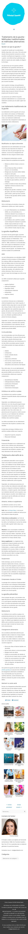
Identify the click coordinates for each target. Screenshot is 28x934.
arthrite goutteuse (6, 669)
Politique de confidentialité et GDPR (14, 905)
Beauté (3, 44)
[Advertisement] (14, 880)
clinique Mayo (12, 510)
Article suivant (19, 805)
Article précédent (9, 805)
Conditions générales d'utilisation (10, 907)
